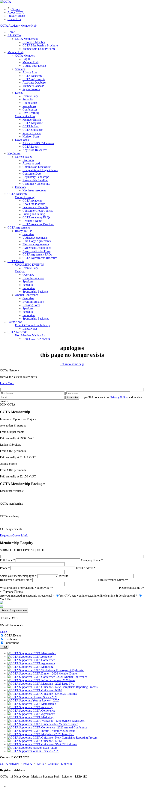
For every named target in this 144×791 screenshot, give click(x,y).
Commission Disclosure (36, 166)
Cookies (53, 763)
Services (20, 69)
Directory (20, 187)
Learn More (7, 383)
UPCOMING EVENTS (29, 264)
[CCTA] (5, 1)
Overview (28, 160)
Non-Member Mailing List (30, 335)
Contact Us (14, 19)
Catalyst (20, 271)
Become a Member (33, 42)
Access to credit (31, 163)
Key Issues (14, 153)
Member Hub (29, 25)
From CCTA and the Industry (32, 325)
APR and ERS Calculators (38, 143)
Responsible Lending (35, 180)
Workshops (29, 106)
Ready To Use (23, 230)
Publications (11, 643)
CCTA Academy (10, 25)
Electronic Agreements (35, 244)
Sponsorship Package (35, 291)
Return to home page (72, 364)
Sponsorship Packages (35, 318)
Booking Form (31, 305)
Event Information (33, 278)
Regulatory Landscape (35, 177)
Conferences (29, 109)
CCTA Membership (26, 38)
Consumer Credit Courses (37, 210)
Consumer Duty (31, 173)
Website (64, 575)
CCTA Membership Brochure (40, 45)
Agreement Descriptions (36, 247)
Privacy (27, 763)
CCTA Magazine (32, 123)
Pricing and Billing (33, 214)
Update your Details (34, 65)
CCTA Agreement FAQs (37, 254)
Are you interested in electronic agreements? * (35, 595)
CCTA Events (16, 261)
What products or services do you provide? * (27, 587)
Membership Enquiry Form (38, 48)
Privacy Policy (119, 397)
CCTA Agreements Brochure (39, 257)
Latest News (15, 321)
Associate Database (34, 82)
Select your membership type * (18, 575)
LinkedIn (66, 763)
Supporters (28, 288)
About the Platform (33, 203)
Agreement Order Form (36, 251)
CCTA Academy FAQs (36, 217)
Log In (26, 59)
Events (19, 92)
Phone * (5, 568)
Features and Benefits (35, 207)
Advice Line (29, 72)
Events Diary (30, 96)
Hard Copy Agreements (36, 241)
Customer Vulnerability (36, 183)
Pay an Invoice (31, 89)
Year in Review (31, 133)
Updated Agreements (34, 237)
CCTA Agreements (33, 79)
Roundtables (29, 102)
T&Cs (40, 763)
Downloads (22, 139)
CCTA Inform (30, 126)
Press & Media (16, 15)
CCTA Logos (30, 146)
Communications (25, 116)
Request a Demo (32, 220)
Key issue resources (34, 190)
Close (3, 631)
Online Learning (24, 197)
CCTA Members (25, 55)
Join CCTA (14, 35)
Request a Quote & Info (14, 535)
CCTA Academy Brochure (38, 224)
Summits (27, 99)
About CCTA (16, 12)
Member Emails (31, 119)
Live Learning (30, 112)
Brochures (10, 639)
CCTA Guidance (32, 129)
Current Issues (23, 156)
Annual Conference (26, 295)
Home (11, 32)
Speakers (27, 281)
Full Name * (8, 560)
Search (15, 9)
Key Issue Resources (34, 150)
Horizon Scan (30, 136)
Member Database (33, 85)
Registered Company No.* (16, 579)
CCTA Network (17, 332)
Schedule (27, 284)
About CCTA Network (36, 338)
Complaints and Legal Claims (40, 170)
